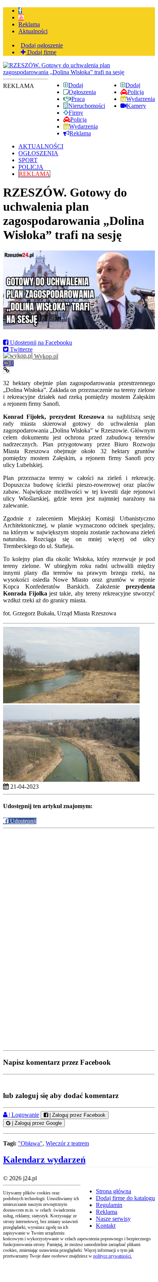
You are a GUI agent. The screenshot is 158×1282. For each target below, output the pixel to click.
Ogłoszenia (82, 92)
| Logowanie (23, 1114)
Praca (78, 99)
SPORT (28, 160)
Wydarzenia (140, 99)
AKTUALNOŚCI (40, 146)
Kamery (136, 105)
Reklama (29, 24)
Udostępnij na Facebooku (40, 342)
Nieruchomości (86, 105)
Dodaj (132, 85)
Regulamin (109, 1205)
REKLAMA (34, 174)
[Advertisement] (79, 884)
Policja (135, 92)
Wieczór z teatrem (67, 1143)
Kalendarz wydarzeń (44, 1160)
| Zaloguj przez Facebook (76, 1115)
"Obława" (30, 1143)
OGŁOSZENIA (38, 153)
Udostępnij (22, 821)
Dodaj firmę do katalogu (125, 1198)
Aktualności (33, 31)
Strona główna (113, 1191)
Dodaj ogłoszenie (42, 45)
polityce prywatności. (112, 1256)
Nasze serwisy (113, 1218)
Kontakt (105, 1225)
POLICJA (30, 167)
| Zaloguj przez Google (36, 1123)
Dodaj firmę (41, 52)
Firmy (76, 112)
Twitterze (20, 349)
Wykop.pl (45, 356)
